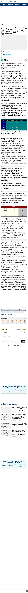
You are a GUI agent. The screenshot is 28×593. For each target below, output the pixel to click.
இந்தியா (24, 4)
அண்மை (4, 4)
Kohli (19, 309)
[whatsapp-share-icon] (2, 61)
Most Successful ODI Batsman (6, 314)
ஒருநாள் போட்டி (14, 309)
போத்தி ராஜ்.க (7, 54)
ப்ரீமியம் (11, 4)
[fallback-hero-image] (6, 410)
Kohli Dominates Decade (20, 312)
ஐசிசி (9, 309)
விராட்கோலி (12, 312)
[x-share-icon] (5, 61)
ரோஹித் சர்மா (3, 309)
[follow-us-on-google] (25, 60)
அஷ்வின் (23, 309)
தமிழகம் (17, 4)
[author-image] (2, 54)
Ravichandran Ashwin (4, 312)
